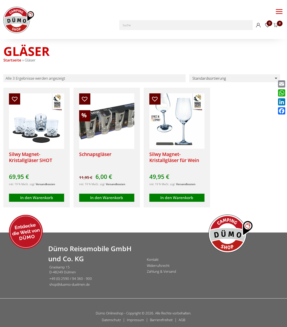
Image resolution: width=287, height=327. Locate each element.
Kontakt (153, 259)
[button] (14, 99)
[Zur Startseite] (22, 266)
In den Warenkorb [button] (36, 197)
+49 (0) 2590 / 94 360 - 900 (70, 278)
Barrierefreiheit (161, 320)
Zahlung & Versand (161, 271)
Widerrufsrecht (158, 265)
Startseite (12, 60)
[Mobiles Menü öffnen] (279, 11)
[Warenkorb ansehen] (276, 25)
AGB (182, 320)
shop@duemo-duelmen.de (69, 284)
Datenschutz (111, 320)
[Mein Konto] (258, 25)
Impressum (135, 320)
